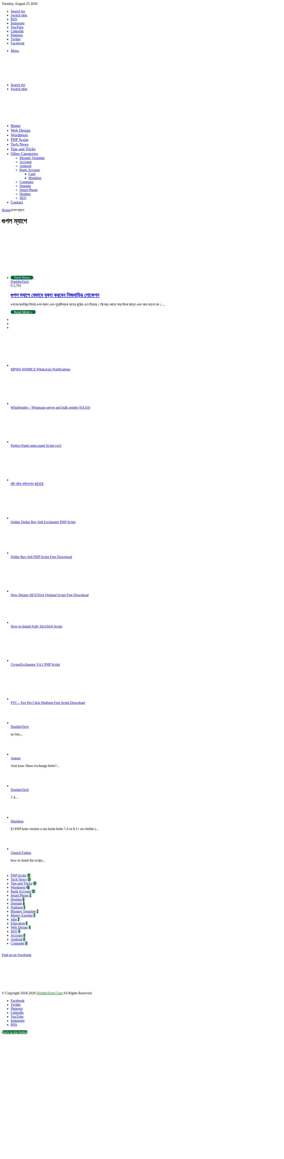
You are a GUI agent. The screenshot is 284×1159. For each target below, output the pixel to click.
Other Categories (24, 153)
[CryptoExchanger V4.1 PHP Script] (35, 660)
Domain (25, 186)
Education (18, 923)
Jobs (14, 919)
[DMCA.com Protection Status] (35, 989)
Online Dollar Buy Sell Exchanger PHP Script (43, 522)
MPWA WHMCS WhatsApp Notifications (40, 369)
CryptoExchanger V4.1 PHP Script (35, 664)
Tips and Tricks (23, 149)
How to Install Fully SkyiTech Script (36, 626)
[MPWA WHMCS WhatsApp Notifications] (35, 365)
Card (31, 174)
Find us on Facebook (16, 955)
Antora (15, 758)
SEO (23, 198)
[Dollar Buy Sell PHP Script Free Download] (35, 553)
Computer (27, 182)
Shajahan (17, 821)
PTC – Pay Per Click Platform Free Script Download (48, 703)
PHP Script (19, 139)
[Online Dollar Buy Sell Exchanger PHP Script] (35, 518)
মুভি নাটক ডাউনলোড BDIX (27, 484)
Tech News (20, 144)
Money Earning (22, 915)
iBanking (34, 178)
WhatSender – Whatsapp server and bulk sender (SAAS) (50, 407)
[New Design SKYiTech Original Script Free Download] (35, 591)
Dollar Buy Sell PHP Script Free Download (41, 557)
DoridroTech (20, 281)
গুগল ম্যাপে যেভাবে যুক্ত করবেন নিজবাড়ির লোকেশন (55, 295)
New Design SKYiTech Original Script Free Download (50, 595)
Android (25, 166)
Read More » (23, 312)
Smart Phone (28, 190)
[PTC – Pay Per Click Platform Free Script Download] (35, 699)
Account (26, 162)
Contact (17, 202)
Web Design (20, 130)
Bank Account (30, 170)
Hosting (25, 194)
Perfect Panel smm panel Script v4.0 (36, 446)
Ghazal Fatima (21, 853)
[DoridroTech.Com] (37, 77)
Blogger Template (32, 158)
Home (15, 125)
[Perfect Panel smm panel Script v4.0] (35, 442)
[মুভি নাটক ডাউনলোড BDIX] (35, 480)
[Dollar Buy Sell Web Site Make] (94, 118)
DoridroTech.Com (49, 993)
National (17, 907)
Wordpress (19, 135)
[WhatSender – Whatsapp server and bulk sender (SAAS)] (35, 403)
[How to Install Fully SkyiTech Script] (35, 622)
